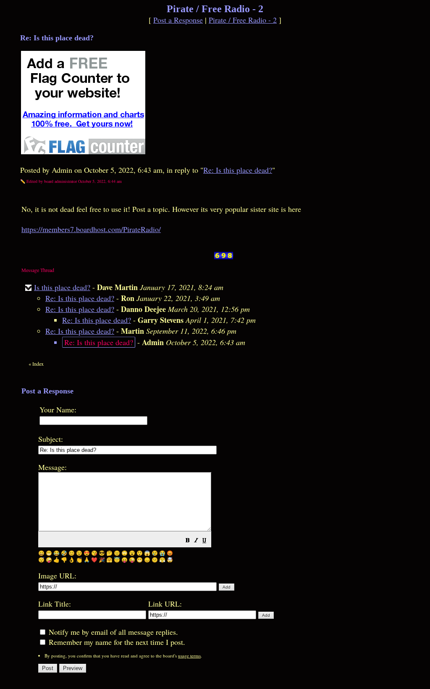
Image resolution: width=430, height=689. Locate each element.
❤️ (94, 559)
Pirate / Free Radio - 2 (243, 20)
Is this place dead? (62, 287)
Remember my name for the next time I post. (116, 642)
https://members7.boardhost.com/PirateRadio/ (91, 229)
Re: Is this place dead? (237, 170)
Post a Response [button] (178, 20)
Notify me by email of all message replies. (112, 632)
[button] (187, 541)
